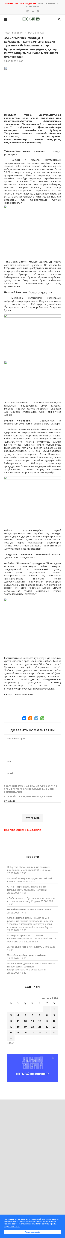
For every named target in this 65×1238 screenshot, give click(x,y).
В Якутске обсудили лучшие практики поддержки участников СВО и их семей (29, 868)
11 (18, 1020)
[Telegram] (36, 718)
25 (18, 1032)
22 (46, 1026)
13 (32, 1020)
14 (39, 1020)
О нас (41, 3)
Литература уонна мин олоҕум (24, 946)
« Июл (10, 1042)
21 (39, 1026)
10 (10, 1020)
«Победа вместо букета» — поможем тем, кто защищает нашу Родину (31, 899)
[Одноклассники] (30, 718)
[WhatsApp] (42, 718)
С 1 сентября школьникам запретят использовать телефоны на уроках (27, 888)
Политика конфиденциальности (22, 829)
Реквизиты (52, 3)
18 (18, 1026)
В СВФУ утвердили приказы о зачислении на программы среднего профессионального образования (31, 966)
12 (25, 1020)
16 (54, 1020)
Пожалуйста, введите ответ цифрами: (28, 796)
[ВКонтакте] (24, 718)
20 (32, 1026)
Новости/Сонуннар (13, 33)
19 (25, 1026)
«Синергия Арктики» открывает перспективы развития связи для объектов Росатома (31, 938)
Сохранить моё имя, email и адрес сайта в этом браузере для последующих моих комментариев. (30, 789)
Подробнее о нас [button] (12, 1226)
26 (25, 1032)
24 (10, 1032)
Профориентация (35, 33)
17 (10, 1026)
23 (54, 1026)
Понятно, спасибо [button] (32, 1232)
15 (46, 1020)
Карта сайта (32, 6)
